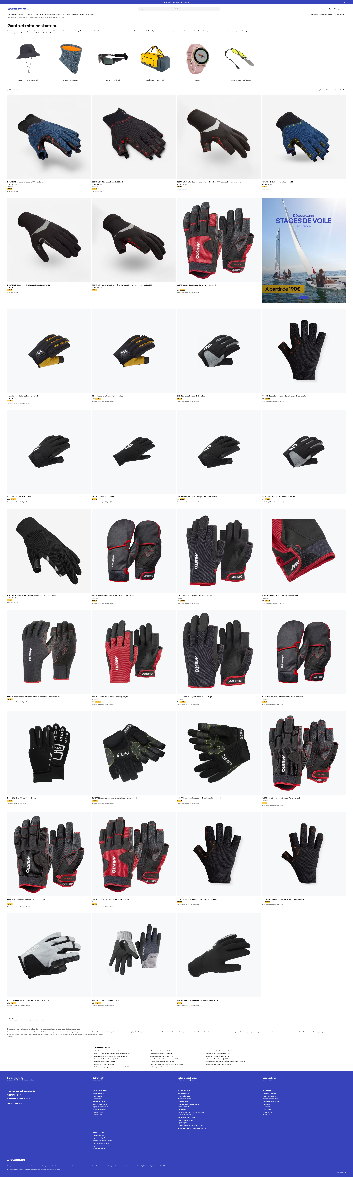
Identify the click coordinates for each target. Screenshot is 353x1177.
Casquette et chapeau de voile (28, 80)
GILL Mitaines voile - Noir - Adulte (19, 497)
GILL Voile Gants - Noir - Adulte (103, 497)
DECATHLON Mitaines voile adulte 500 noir (107, 182)
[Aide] (334, 9)
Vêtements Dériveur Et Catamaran (161, 1053)
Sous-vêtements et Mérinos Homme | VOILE (164, 1059)
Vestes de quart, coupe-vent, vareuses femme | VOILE (111, 1067)
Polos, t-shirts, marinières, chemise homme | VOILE (166, 1064)
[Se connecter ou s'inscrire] (339, 9)
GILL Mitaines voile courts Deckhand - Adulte (278, 497)
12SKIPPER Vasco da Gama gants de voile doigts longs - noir (199, 798)
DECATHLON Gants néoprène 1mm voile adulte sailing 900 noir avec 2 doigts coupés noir (210, 182)
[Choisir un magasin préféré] (330, 9)
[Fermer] (344, 2)
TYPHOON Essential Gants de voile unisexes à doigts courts (284, 396)
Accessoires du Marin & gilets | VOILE (162, 1061)
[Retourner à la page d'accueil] (18, 9)
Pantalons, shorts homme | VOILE (160, 1067)
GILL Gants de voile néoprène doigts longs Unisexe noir (197, 1000)
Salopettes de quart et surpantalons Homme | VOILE (111, 1056)
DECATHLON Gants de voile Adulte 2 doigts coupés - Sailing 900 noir (32, 595)
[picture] (49, 137)
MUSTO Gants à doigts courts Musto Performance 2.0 (282, 798)
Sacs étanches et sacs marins (155, 80)
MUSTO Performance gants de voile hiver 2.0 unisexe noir (113, 595)
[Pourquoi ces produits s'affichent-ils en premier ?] (320, 90)
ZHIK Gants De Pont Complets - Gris (105, 1000)
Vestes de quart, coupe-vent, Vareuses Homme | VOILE (112, 1053)
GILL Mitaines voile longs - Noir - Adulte (191, 396)
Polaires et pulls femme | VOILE (160, 1051)
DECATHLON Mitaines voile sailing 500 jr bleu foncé (280, 182)
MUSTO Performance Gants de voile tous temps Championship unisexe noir (35, 697)
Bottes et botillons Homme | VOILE (217, 1059)
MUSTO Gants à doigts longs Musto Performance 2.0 (196, 285)
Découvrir (303, 298)
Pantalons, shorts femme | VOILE (104, 1061)
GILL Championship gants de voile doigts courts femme (28, 1000)
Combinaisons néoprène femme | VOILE (218, 1051)
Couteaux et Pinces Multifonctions (240, 80)
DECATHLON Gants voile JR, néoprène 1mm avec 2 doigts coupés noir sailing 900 (122, 285)
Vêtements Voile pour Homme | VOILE (218, 1053)
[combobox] (339, 90)
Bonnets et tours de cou (71, 80)
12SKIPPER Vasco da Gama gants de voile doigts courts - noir (114, 798)
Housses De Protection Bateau (104, 1064)
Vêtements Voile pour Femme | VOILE (106, 1059)
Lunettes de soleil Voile (113, 80)
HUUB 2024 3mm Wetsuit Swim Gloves (21, 798)
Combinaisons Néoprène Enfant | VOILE (162, 1056)
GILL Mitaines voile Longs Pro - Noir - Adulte (23, 396)
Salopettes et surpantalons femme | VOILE (107, 1051)
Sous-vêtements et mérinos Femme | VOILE (220, 1064)
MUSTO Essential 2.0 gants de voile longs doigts (110, 697)
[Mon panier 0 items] (343, 9)
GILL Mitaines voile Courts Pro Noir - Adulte (108, 396)
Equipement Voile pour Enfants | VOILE (218, 1056)
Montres (197, 80)
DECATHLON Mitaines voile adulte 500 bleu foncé (25, 182)
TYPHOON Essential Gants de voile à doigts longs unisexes (283, 899)
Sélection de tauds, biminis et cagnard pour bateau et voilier (225, 1061)
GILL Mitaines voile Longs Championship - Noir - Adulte (197, 497)
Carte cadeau (340, 14)
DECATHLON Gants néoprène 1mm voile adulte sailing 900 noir (30, 285)
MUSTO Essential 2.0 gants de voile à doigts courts (196, 595)
